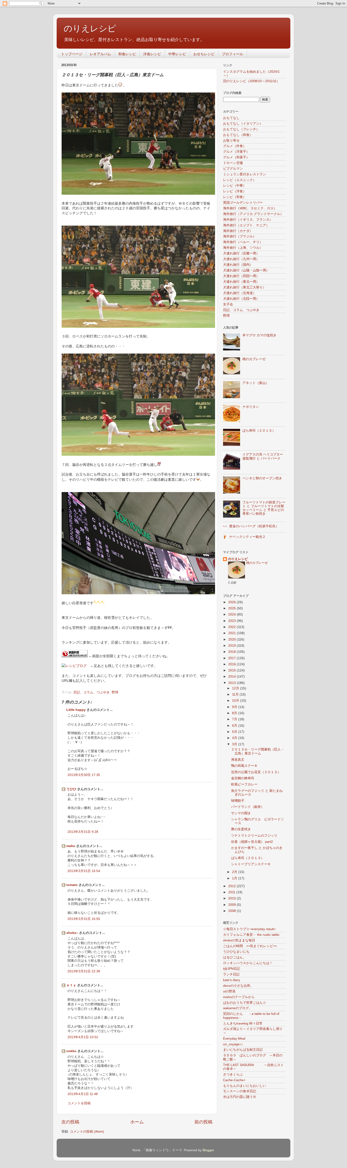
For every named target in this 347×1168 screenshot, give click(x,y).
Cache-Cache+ (234, 1080)
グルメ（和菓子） (236, 157)
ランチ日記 (231, 974)
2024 (232, 614)
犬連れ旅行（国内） (238, 264)
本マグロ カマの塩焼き (259, 335)
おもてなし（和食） (238, 135)
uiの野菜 (229, 991)
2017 (232, 658)
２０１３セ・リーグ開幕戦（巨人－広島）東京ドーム (257, 751)
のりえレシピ (90, 28)
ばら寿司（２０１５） (258, 430)
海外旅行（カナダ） (238, 231)
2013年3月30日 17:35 (84, 775)
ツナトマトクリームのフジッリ (254, 835)
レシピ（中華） (234, 185)
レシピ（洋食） (234, 191)
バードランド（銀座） (247, 807)
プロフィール (232, 54)
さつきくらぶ (233, 1074)
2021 (232, 633)
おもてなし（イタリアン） (243, 123)
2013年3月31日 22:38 (84, 971)
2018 (232, 652)
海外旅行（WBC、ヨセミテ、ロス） (250, 208)
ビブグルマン (233, 168)
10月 (236, 700)
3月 (235, 744)
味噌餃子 (237, 800)
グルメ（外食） (234, 146)
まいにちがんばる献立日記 (243, 1049)
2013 (232, 683)
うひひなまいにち (236, 951)
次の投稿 (70, 1121)
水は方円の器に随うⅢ (239, 1097)
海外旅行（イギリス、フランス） (248, 219)
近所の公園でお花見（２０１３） (256, 772)
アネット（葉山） (255, 383)
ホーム (137, 1121)
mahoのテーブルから (239, 997)
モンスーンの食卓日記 (239, 1091)
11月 (236, 694)
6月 (235, 725)
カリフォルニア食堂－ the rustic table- (251, 934)
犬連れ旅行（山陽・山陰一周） (246, 270)
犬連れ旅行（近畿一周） (241, 253)
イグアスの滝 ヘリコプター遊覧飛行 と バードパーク (262, 456)
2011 (232, 892)
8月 (235, 713)
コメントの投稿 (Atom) (87, 1131)
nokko (71, 1051)
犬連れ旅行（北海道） (239, 293)
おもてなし (231, 118)
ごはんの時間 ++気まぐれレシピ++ (250, 946)
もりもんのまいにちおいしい (244, 1086)
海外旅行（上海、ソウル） (243, 247)
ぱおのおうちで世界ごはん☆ (244, 1002)
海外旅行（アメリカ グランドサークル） (253, 214)
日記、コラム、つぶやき (91, 692)
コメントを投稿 (79, 1103)
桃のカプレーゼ (254, 359)
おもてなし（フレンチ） (241, 129)
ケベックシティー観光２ (247, 537)
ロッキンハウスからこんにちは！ (248, 963)
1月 (235, 878)
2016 (232, 664)
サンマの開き (241, 813)
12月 (236, 688)
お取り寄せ (231, 140)
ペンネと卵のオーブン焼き (262, 478)
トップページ (71, 54)
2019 (232, 645)
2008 (232, 911)
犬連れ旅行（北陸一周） (241, 298)
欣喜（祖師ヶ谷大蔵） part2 (252, 841)
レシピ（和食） (234, 197)
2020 (232, 639)
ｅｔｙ (71, 985)
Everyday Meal (234, 1038)
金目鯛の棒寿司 (242, 778)
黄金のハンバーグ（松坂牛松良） (254, 526)
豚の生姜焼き (241, 829)
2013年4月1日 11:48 (83, 1094)
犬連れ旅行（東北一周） (241, 281)
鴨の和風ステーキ (244, 765)
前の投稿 (203, 1121)
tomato (72, 885)
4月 (235, 738)
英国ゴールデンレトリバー (243, 202)
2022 (232, 627)
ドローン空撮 (233, 163)
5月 (235, 732)
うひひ (71, 789)
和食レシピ (127, 54)
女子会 (228, 304)
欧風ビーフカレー (244, 784)
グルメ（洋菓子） (236, 151)
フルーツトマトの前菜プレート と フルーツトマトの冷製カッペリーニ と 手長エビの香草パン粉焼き (263, 508)
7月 (235, 719)
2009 (232, 905)
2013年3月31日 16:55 (84, 919)
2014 (232, 676)
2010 (232, 898)
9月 (235, 707)
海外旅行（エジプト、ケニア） (246, 225)
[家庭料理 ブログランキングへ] (75, 656)
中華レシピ (177, 54)
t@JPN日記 (231, 968)
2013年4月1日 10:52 (83, 1037)
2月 (235, 872)
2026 (232, 602)
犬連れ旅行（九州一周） (241, 259)
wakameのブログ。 (237, 1008)
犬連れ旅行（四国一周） (241, 276)
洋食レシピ (152, 54)
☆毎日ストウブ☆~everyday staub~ (249, 929)
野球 (115, 692)
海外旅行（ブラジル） (239, 236)
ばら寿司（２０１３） (247, 858)
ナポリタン (250, 407)
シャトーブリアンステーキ (251, 864)
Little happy (76, 710)
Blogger (208, 1150)
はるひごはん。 (234, 957)
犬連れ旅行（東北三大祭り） (244, 287)
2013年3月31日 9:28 (83, 832)
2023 (232, 621)
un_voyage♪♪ (233, 1044)
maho (70, 846)
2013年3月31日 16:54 (84, 871)
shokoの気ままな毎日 (239, 940)
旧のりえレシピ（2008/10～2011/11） (251, 81)
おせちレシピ (204, 54)
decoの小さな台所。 (238, 985)
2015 (232, 670)
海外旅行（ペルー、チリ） (243, 242)
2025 (232, 608)
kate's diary (231, 980)
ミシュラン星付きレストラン (244, 174)
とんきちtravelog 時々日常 (242, 1023)
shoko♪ (72, 933)
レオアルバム (100, 54)
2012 (232, 886)
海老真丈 (237, 759)
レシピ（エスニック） (239, 180)
